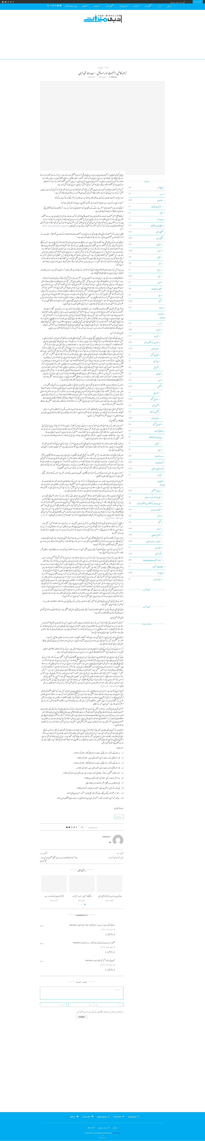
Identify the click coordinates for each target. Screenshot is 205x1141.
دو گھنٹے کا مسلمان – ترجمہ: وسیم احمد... (82, 896)
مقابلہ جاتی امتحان (146, 566)
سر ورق (169, 5)
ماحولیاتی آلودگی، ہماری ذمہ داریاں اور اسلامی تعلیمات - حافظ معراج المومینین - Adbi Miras (92, 924)
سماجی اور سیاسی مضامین (145, 541)
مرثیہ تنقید (143, 361)
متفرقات (85, 5)
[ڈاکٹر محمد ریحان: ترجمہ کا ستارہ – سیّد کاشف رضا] (54, 883)
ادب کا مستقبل (145, 491)
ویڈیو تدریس (145, 579)
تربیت (146, 308)
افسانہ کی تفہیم (143, 399)
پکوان (145, 475)
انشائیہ (145, 257)
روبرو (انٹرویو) (146, 456)
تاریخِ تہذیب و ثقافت (146, 225)
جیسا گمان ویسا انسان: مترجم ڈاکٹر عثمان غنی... (109, 896)
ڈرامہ (145, 323)
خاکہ (145, 263)
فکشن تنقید (143, 405)
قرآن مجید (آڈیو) (145, 207)
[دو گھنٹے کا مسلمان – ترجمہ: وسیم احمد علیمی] (81, 883)
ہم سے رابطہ (91, 1127)
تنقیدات (136, 5)
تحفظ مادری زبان (145, 510)
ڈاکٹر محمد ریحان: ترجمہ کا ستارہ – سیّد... (54, 896)
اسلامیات (97, 5)
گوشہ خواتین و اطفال (146, 469)
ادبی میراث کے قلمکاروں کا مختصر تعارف (145, 503)
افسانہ (145, 251)
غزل (145, 276)
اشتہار (146, 213)
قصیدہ (145, 282)
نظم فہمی (143, 368)
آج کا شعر (146, 188)
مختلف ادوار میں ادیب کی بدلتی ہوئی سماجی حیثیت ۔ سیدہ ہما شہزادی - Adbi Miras (94, 942)
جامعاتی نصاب (146, 431)
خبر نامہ (145, 529)
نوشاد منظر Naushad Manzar (145, 560)
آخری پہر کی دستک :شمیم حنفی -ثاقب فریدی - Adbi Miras (100, 960)
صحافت (145, 374)
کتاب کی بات (123, 5)
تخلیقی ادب (148, 5)
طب (145, 380)
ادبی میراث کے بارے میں (145, 497)
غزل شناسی (143, 349)
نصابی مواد (100, 67)
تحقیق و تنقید (109, 5)
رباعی (145, 270)
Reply (42, 925)
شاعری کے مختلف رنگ (143, 342)
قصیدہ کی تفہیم (145, 424)
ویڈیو (145, 450)
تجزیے (143, 336)
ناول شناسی (143, 418)
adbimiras (114, 76)
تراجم (107, 67)
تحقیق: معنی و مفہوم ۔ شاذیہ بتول (177, 2)
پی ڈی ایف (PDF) (145, 437)
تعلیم (145, 522)
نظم (145, 301)
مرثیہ (145, 295)
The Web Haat (116, 1132)
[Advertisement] (102, 43)
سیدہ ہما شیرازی (119, 816)
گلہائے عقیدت (145, 289)
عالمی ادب (145, 547)
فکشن (145, 386)
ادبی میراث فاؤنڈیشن (71, 5)
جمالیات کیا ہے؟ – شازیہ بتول (111, 685)
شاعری (145, 330)
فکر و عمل (145, 554)
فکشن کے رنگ (143, 412)
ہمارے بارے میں (104, 1127)
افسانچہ (145, 244)
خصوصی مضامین (145, 535)
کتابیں (143, 443)
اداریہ (159, 5)
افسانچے (143, 393)
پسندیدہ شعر (146, 219)
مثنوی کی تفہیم (143, 355)
